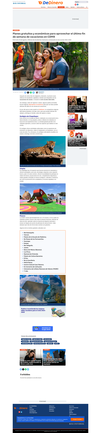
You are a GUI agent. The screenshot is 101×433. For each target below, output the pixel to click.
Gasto (67, 7)
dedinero (49, 343)
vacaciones (25, 341)
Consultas (51, 411)
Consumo (61, 7)
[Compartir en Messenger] (33, 92)
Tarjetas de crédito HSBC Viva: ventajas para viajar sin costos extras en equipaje (53, 361)
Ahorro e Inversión (52, 7)
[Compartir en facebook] (25, 92)
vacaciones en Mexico (50, 341)
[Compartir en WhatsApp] (31, 92)
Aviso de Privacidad (59, 420)
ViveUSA (32, 409)
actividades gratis (27, 343)
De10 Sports (52, 407)
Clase (31, 407)
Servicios (43, 7)
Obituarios (51, 406)
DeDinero (51, 409)
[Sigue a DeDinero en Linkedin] (77, 4)
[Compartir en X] (28, 92)
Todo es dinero (80, 7)
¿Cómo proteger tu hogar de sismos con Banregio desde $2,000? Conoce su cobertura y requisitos (76, 141)
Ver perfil (41, 93)
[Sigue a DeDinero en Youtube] (75, 4)
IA (86, 7)
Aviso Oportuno (33, 412)
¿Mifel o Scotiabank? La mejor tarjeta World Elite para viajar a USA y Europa (77, 108)
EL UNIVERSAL (33, 406)
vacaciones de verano (36, 341)
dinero (57, 343)
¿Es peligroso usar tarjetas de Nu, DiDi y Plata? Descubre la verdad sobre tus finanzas (76, 124)
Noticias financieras (39, 343)
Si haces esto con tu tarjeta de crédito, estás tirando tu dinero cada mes (30, 362)
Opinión (73, 7)
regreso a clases (26, 339)
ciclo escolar (47, 339)
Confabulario (33, 411)
